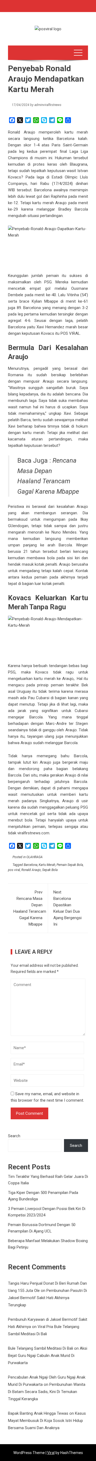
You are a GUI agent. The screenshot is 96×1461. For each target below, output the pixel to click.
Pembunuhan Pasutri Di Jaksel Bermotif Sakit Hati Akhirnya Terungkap (47, 1297)
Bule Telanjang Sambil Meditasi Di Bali (40, 1348)
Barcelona (30, 865)
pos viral (14, 870)
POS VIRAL (70, 333)
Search (14, 1135)
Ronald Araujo (31, 870)
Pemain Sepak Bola (70, 865)
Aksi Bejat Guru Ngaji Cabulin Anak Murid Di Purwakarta (47, 1355)
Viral (51, 1453)
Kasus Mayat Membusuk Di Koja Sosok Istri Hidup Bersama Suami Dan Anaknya (47, 1420)
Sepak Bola (50, 870)
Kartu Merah (47, 865)
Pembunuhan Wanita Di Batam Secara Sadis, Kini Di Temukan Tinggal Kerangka (46, 1391)
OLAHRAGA (34, 857)
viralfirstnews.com (33, 833)
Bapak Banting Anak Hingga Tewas (38, 1413)
